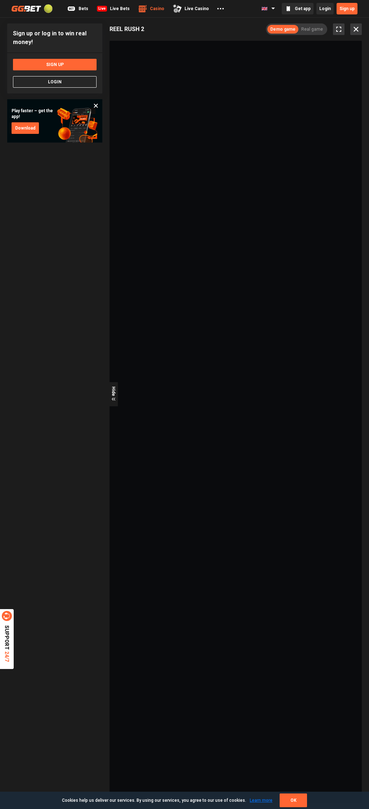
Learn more (261, 800)
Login (325, 8)
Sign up (347, 8)
